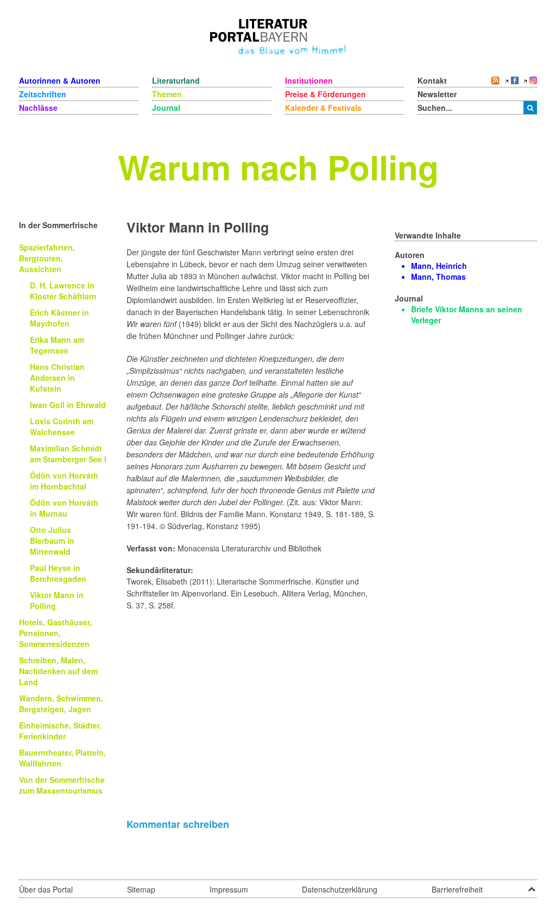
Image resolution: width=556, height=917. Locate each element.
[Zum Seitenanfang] (531, 885)
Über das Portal (46, 889)
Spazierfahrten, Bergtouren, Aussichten (47, 258)
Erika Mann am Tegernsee (57, 345)
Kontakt (432, 80)
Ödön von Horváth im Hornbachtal (64, 481)
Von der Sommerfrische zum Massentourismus (62, 785)
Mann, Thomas (438, 276)
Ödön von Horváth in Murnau (64, 508)
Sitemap (141, 889)
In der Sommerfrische (58, 224)
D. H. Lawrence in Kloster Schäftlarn (63, 291)
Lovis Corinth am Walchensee (61, 426)
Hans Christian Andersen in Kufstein (57, 377)
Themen (167, 94)
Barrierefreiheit (457, 889)
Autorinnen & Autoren (59, 80)
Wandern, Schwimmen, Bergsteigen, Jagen (61, 703)
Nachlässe (38, 107)
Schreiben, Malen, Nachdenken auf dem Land (58, 671)
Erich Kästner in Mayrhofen (59, 318)
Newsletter (437, 94)
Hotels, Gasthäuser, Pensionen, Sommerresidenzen (55, 633)
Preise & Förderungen (325, 94)
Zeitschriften (42, 94)
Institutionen (309, 80)
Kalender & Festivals (323, 107)
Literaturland (176, 80)
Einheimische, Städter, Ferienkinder (60, 731)
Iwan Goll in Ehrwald (68, 404)
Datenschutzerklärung (339, 889)
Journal (166, 107)
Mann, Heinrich (439, 265)
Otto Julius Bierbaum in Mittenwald (52, 540)
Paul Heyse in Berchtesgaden (58, 573)
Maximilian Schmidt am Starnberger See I (68, 453)
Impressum (229, 889)
